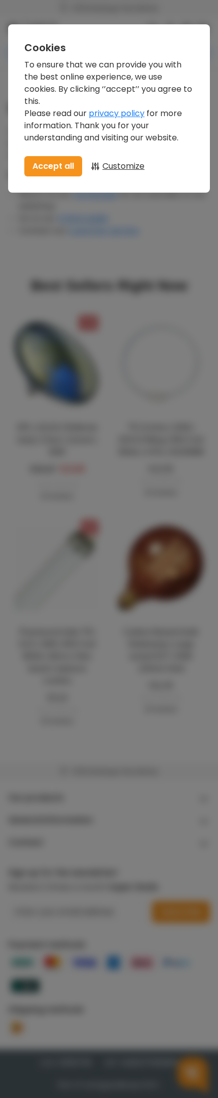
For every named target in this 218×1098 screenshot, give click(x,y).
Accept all (53, 166)
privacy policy (116, 113)
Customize (123, 166)
